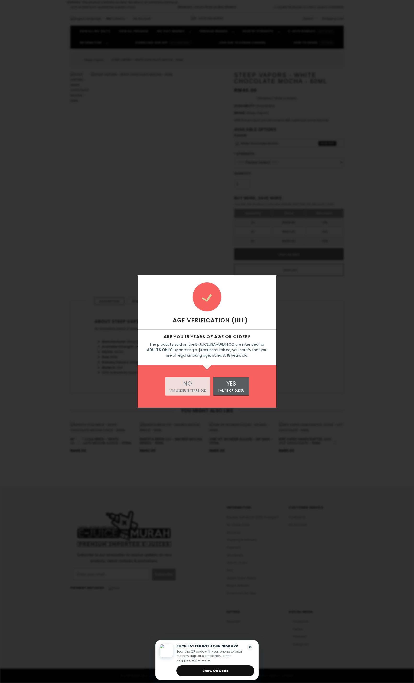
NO (187, 386)
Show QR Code (215, 670)
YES (231, 386)
